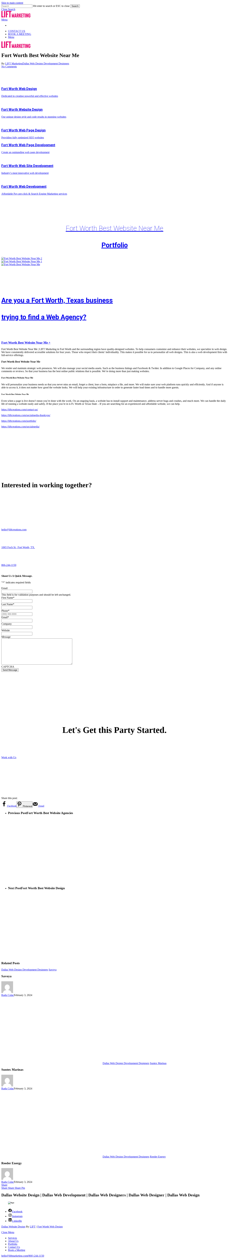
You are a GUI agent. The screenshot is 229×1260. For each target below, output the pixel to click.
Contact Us (14, 1247)
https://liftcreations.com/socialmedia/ (20, 426)
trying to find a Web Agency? (43, 317)
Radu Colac (7, 995)
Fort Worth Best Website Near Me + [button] (25, 342)
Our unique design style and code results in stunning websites (33, 116)
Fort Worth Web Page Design (23, 130)
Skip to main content (12, 2)
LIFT (33, 1226)
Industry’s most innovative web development (25, 173)
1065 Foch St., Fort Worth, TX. (18, 547)
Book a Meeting (16, 1250)
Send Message (10, 670)
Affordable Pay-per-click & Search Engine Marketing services (34, 193)
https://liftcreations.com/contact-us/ (19, 409)
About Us (13, 1241)
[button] (8, 9)
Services (12, 1238)
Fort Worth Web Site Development (27, 166)
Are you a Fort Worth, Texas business (57, 300)
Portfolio (114, 245)
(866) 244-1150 (36, 1255)
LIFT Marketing (13, 63)
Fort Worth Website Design (22, 109)
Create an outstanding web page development (25, 152)
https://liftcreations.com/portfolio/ (18, 420)
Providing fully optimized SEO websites (22, 137)
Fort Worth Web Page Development (28, 145)
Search (75, 6)
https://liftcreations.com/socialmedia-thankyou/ (25, 415)
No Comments (9, 66)
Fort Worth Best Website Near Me (114, 228)
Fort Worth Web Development (23, 186)
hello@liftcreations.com (13, 529)
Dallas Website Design (13, 1226)
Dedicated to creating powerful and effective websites (29, 96)
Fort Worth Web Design (19, 89)
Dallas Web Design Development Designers (45, 63)
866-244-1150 (8, 565)
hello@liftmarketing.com (14, 1255)
